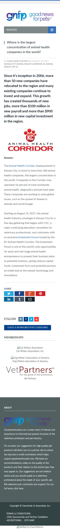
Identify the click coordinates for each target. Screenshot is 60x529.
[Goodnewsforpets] (30, 15)
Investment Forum (28, 237)
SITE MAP (29, 520)
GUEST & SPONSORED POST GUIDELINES (27, 328)
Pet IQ (15, 67)
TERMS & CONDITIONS (18, 514)
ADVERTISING (14, 520)
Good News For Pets (17, 61)
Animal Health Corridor (22, 166)
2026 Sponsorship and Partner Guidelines (27, 517)
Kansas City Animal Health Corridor (23, 64)
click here (18, 488)
